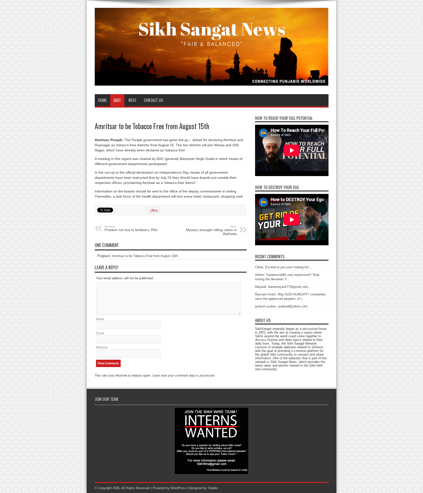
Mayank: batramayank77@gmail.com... (283, 287)
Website (101, 347)
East (117, 100)
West (132, 100)
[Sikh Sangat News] (212, 82)
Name (100, 319)
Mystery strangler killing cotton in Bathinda (211, 230)
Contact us (153, 100)
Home (102, 100)
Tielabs (213, 488)
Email (100, 333)
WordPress (178, 488)
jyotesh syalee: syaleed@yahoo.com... (282, 306)
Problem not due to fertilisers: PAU (131, 228)
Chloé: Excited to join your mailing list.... (284, 267)
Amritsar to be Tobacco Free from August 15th (145, 256)
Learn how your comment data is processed (183, 375)
